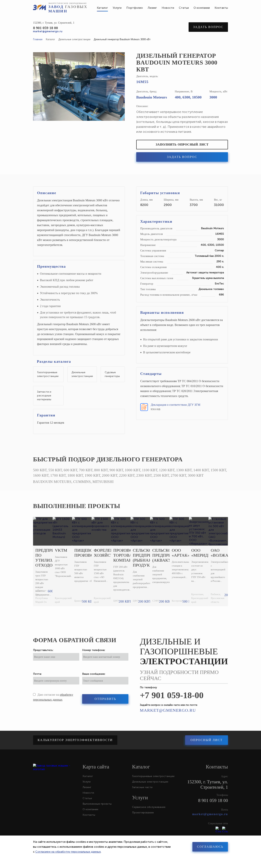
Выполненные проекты (76, 506)
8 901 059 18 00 (45, 27)
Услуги (87, 781)
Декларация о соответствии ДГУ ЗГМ (175, 404)
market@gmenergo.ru (47, 31)
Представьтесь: (43, 650)
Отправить (105, 698)
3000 (213, 97)
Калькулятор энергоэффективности (75, 740)
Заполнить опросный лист (182, 144)
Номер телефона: (93, 650)
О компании (90, 809)
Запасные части (142, 787)
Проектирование (143, 812)
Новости (88, 792)
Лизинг (87, 787)
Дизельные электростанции (150, 781)
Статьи (87, 798)
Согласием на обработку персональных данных (68, 851)
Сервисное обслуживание (148, 807)
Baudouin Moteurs (151, 97)
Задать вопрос (208, 27)
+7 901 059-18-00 (171, 695)
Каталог (88, 776)
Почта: (37, 674)
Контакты (89, 814)
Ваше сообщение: (93, 674)
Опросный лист (206, 740)
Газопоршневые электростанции (153, 776)
